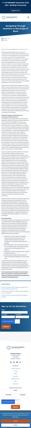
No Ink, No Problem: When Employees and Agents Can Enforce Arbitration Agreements (15, 288)
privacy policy (15, 417)
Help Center (16, 384)
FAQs (15, 381)
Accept (15, 421)
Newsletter (5, 40)
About (15, 373)
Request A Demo (15, 379)
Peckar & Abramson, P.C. (22, 49)
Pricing (15, 371)
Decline (15, 425)
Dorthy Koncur (6, 49)
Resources (15, 376)
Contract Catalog (15, 368)
